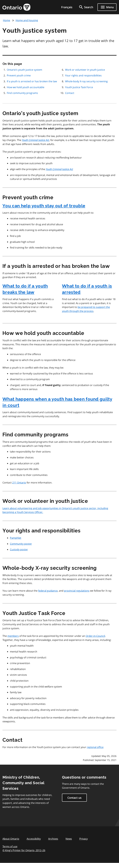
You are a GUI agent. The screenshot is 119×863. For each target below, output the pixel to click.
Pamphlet (15, 538)
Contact (69, 93)
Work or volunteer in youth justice (85, 69)
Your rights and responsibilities (83, 75)
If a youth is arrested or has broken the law (32, 81)
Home (6, 20)
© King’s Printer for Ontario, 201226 (23, 850)
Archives (53, 838)
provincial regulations (76, 590)
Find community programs (22, 93)
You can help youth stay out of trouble (43, 205)
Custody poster (19, 549)
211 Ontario (19, 482)
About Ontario (10, 838)
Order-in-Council (95, 636)
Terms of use (9, 846)
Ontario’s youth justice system (24, 69)
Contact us (74, 797)
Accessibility (34, 838)
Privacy (83, 838)
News (69, 838)
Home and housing (27, 20)
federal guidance (48, 590)
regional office (95, 747)
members (13, 636)
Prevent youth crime (19, 75)
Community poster (21, 543)
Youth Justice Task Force (79, 87)
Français (66, 7)
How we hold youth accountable (25, 87)
